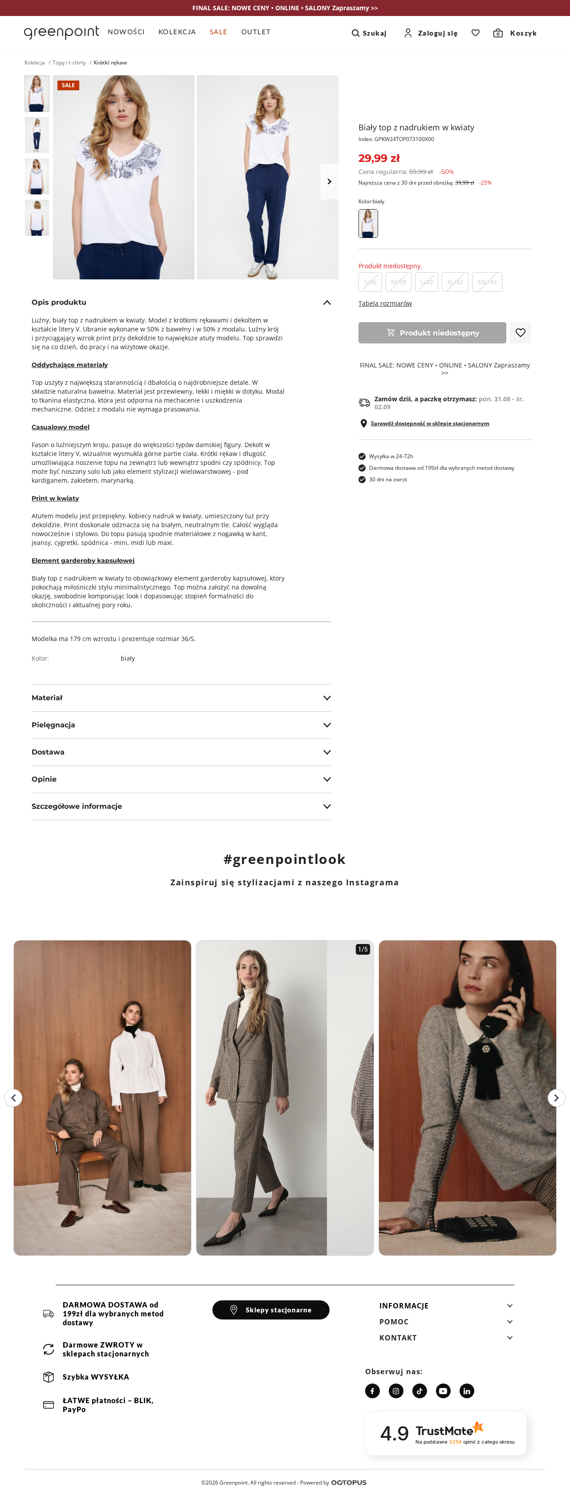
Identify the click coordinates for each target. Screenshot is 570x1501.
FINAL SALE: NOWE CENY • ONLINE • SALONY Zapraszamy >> (445, 369)
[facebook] (372, 1391)
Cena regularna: (406, 172)
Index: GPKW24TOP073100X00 (396, 139)
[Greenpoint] (61, 33)
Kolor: (371, 201)
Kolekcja (34, 62)
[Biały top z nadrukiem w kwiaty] (36, 93)
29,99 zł (378, 158)
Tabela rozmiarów (385, 303)
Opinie (44, 779)
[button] (446, 1308)
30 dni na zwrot (388, 479)
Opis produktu (59, 302)
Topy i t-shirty (69, 62)
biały (128, 658)
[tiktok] (419, 1391)
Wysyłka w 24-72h (391, 456)
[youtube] (443, 1391)
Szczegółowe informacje (77, 806)
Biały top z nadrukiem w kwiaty (416, 127)
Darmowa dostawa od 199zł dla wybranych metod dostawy (441, 468)
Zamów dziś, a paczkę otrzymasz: (449, 403)
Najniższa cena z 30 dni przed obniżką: (425, 182)
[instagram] (396, 1391)
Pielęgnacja (53, 725)
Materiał (47, 698)
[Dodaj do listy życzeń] (520, 332)
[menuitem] (130, 32)
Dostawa (48, 752)
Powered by (314, 1482)
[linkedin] (467, 1391)
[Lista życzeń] (475, 33)
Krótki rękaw (110, 62)
